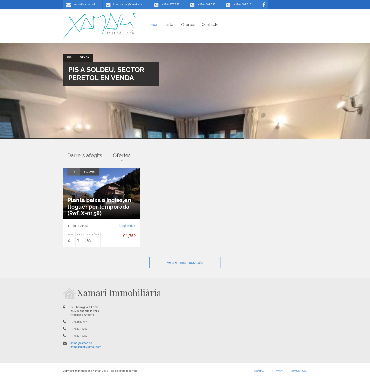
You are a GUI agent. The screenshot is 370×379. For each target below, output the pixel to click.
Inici (153, 24)
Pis (69, 57)
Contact (260, 371)
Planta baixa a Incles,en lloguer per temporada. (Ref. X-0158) (99, 207)
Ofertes (188, 24)
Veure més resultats (185, 262)
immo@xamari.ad (84, 4)
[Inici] (99, 26)
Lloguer (89, 171)
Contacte (210, 24)
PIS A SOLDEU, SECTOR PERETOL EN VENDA (106, 74)
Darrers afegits (84, 155)
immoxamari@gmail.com (128, 4)
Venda (84, 57)
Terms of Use (298, 371)
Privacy (277, 371)
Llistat (169, 24)
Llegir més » (127, 225)
